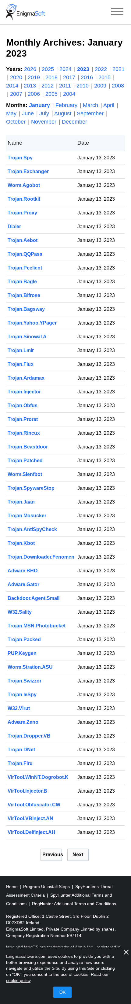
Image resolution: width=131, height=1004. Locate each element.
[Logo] (25, 12)
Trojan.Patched (25, 460)
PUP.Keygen (22, 653)
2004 (69, 94)
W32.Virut (19, 708)
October (16, 122)
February (67, 105)
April (109, 105)
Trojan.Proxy (22, 212)
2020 (17, 77)
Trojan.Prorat (23, 419)
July (45, 113)
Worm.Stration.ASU (30, 667)
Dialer (14, 226)
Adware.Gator (23, 584)
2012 (48, 86)
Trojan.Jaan (21, 501)
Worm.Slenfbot (25, 474)
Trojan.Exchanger (28, 171)
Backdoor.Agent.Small (33, 598)
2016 (87, 77)
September (91, 113)
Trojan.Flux (21, 364)
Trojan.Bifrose (24, 295)
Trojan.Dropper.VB (29, 735)
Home (12, 886)
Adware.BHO (22, 570)
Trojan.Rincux (24, 433)
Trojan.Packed (24, 639)
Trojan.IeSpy (22, 694)
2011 (66, 86)
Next (78, 854)
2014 (13, 86)
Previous (52, 854)
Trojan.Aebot (22, 240)
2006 (34, 94)
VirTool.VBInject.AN (30, 818)
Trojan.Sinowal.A (27, 336)
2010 (83, 86)
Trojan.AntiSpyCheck (32, 529)
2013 (30, 86)
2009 (101, 86)
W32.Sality (20, 612)
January (40, 105)
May (12, 113)
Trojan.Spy (20, 157)
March (91, 105)
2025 (48, 69)
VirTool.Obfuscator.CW (34, 804)
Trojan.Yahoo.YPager (32, 322)
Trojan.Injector (24, 391)
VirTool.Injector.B (27, 791)
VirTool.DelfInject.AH (31, 832)
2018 (52, 77)
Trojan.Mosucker (27, 515)
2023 (84, 69)
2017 (70, 77)
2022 (101, 69)
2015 (105, 77)
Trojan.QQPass (25, 254)
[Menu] (117, 12)
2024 (66, 69)
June (28, 113)
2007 (17, 94)
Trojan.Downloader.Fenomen (41, 557)
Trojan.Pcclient (25, 267)
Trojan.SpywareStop (31, 488)
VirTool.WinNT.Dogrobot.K (38, 777)
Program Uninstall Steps (47, 886)
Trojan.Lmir (21, 350)
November (44, 122)
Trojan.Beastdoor (28, 446)
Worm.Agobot (24, 185)
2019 (34, 77)
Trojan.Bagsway (26, 309)
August (63, 113)
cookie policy (18, 980)
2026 (31, 69)
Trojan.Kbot (21, 543)
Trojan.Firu (20, 763)
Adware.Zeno (23, 722)
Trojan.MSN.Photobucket (37, 625)
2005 (52, 94)
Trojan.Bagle (22, 281)
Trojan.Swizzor (24, 680)
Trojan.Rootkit (24, 199)
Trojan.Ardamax (26, 378)
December (74, 122)
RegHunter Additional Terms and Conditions (74, 903)
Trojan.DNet (21, 749)
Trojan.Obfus (22, 405)
